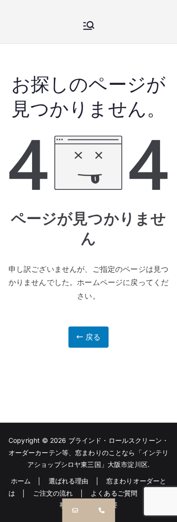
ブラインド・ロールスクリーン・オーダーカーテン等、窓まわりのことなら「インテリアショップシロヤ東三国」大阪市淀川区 (88, 452)
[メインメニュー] (88, 26)
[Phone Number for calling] (102, 510)
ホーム (21, 481)
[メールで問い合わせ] (75, 510)
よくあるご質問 (114, 493)
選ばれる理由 (69, 481)
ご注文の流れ (53, 493)
